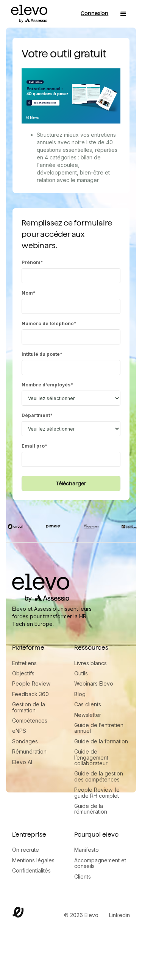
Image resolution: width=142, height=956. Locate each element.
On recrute (25, 850)
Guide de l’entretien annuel (98, 728)
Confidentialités (31, 870)
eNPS (19, 731)
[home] (27, 14)
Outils (81, 673)
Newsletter (87, 715)
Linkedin (119, 915)
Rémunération (29, 751)
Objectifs (23, 673)
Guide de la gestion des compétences (98, 776)
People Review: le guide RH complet (97, 792)
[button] (123, 14)
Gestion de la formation (28, 707)
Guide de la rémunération (90, 809)
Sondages (25, 741)
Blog (80, 694)
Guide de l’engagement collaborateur (91, 757)
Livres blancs (90, 663)
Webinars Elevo (93, 683)
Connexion (94, 13)
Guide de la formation (101, 741)
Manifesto (86, 850)
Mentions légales (33, 860)
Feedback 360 (30, 694)
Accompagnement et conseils (100, 863)
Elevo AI (22, 762)
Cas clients (87, 704)
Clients (82, 876)
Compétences (29, 720)
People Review (31, 683)
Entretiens (24, 663)
